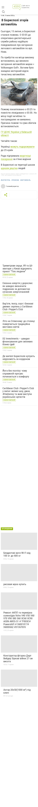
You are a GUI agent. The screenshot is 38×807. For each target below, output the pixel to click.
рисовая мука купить (14, 584)
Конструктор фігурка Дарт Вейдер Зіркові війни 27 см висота (18, 658)
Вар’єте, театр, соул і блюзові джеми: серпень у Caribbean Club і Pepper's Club (18, 306)
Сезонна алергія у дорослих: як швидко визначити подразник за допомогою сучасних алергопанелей (18, 287)
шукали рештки (9, 168)
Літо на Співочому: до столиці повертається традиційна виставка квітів (19, 324)
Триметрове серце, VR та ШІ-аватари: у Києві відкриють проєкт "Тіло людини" (18, 268)
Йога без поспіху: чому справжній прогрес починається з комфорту (16, 373)
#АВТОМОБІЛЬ (25, 180)
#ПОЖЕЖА (15, 180)
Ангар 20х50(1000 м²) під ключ (17, 691)
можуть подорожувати (22, 146)
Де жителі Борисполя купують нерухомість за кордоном (19, 358)
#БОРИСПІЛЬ (5, 180)
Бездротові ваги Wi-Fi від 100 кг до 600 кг (16, 554)
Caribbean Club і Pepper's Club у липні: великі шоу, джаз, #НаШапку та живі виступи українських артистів (18, 392)
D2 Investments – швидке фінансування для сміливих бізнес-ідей (18, 341)
